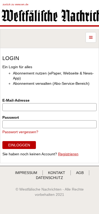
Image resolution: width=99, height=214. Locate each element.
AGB (80, 173)
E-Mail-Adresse (16, 100)
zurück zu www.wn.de (16, 4)
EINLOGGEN (19, 145)
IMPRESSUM (26, 173)
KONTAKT (56, 173)
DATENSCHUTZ (49, 178)
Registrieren (68, 154)
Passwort (10, 117)
